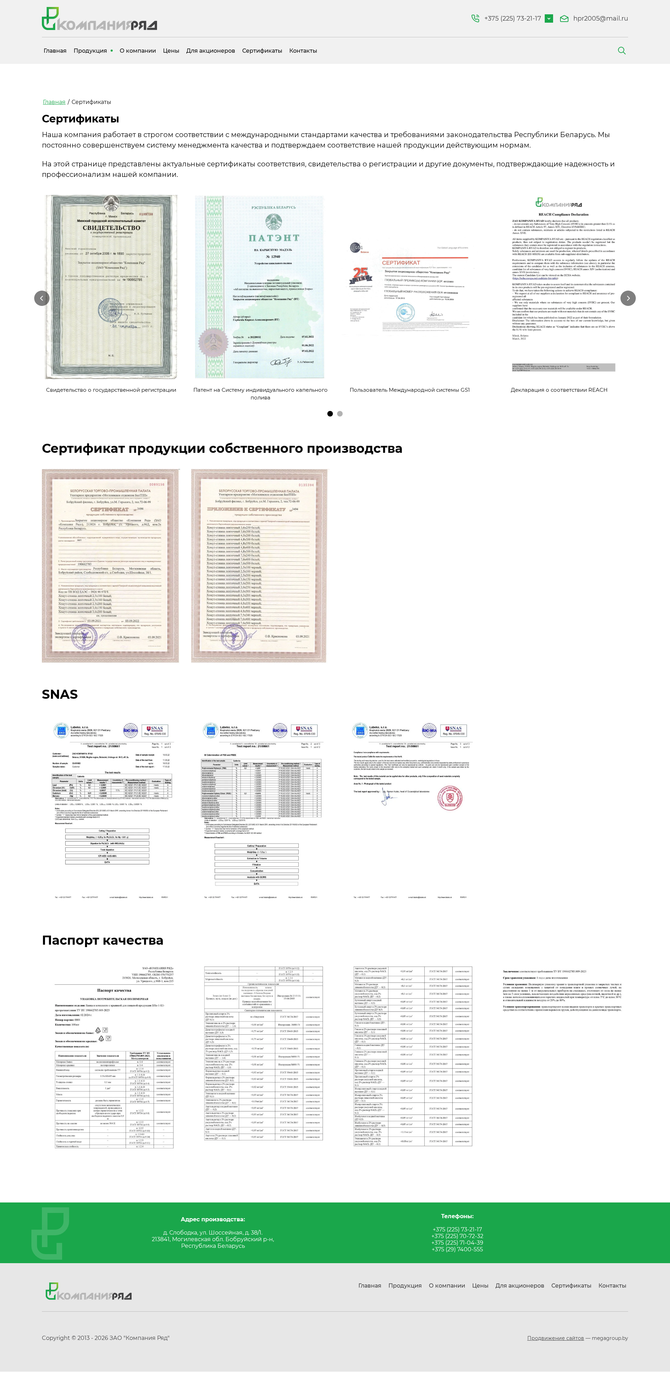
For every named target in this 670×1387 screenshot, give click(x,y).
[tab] (330, 414)
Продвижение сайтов (555, 1338)
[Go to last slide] (42, 298)
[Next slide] (628, 298)
